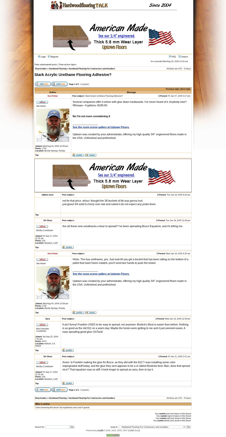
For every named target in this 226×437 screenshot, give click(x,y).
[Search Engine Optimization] (113, 436)
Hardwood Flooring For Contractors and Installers (92, 69)
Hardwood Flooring (58, 69)
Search (184, 56)
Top (37, 155)
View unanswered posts (45, 64)
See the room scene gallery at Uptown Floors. (101, 127)
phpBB (100, 430)
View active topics (67, 64)
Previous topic (172, 89)
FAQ (173, 56)
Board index (41, 69)
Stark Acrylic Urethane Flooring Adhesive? (73, 75)
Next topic (185, 89)
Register (54, 56)
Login (43, 56)
